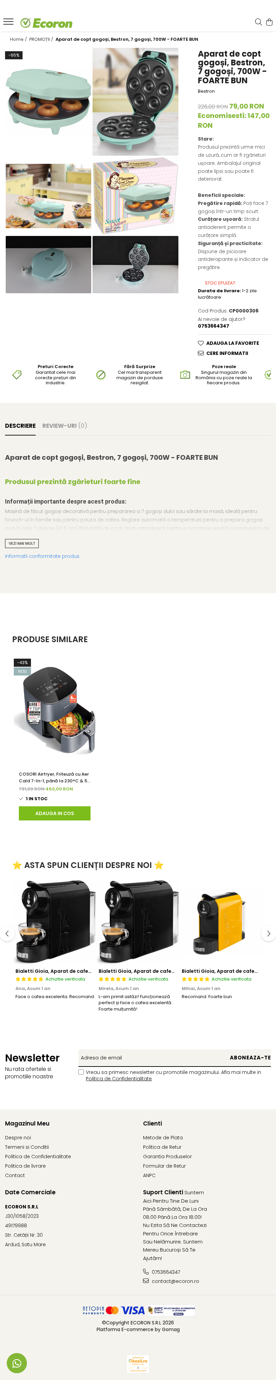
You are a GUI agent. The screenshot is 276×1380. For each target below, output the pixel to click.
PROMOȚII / (42, 39)
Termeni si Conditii (27, 1147)
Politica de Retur (162, 1147)
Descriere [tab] (20, 426)
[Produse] (9, 24)
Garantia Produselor (167, 1156)
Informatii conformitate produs (42, 556)
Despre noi (18, 1137)
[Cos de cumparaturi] (269, 23)
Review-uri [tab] (64, 426)
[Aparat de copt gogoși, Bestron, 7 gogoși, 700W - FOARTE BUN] (48, 101)
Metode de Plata (163, 1137)
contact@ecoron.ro (174, 1281)
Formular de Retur (164, 1166)
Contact (15, 1175)
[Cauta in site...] (258, 23)
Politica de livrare (25, 1166)
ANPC (149, 1175)
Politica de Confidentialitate (119, 1078)
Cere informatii (227, 353)
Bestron (206, 91)
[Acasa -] (46, 22)
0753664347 (165, 1272)
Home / (19, 39)
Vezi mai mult (22, 543)
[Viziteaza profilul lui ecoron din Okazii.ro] (138, 1364)
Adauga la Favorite (232, 343)
